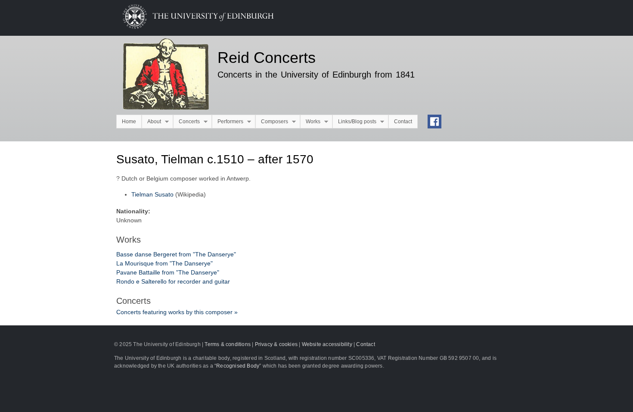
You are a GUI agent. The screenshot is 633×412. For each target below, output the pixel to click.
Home (129, 122)
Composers (271, 122)
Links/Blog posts (354, 122)
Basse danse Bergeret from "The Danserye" (176, 254)
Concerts (186, 122)
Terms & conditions (228, 344)
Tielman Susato (152, 194)
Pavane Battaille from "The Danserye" (167, 272)
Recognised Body (237, 366)
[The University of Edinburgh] (191, 26)
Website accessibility (327, 344)
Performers (227, 122)
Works (310, 122)
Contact (403, 122)
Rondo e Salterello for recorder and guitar (173, 281)
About (151, 122)
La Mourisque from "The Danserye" (164, 263)
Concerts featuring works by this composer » (177, 312)
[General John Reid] (160, 75)
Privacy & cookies (276, 344)
